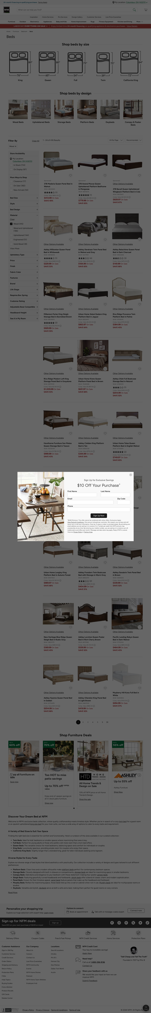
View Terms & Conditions (75, 522)
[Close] (131, 475)
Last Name (105, 491)
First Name (72, 491)
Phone (70, 506)
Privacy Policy (77, 532)
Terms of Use (88, 532)
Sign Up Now (98, 515)
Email (69, 499)
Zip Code (121, 499)
